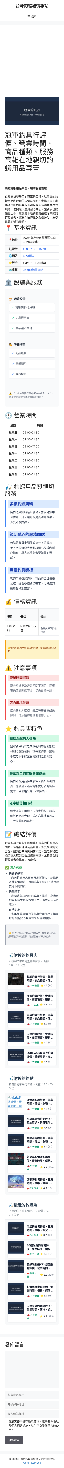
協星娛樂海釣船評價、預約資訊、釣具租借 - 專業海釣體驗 (40, 1122)
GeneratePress (32, 1462)
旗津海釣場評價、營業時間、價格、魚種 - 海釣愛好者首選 (40, 1103)
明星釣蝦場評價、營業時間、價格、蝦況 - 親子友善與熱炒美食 (40, 1230)
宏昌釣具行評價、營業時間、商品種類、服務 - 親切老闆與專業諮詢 (40, 1018)
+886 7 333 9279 (34, 249)
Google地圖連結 (33, 269)
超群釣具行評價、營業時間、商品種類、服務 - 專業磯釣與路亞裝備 (40, 980)
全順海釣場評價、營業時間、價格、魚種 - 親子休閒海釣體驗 (40, 1141)
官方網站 (28, 256)
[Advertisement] (32, 63)
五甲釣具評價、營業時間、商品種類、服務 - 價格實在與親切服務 (40, 1037)
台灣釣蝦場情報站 (32, 5)
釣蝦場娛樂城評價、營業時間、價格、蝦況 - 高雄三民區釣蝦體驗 (40, 1290)
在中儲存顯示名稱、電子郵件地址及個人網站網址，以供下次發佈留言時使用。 (34, 1426)
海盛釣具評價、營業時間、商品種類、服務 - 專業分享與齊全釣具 (40, 999)
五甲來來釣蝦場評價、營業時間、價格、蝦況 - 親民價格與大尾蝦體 (40, 1309)
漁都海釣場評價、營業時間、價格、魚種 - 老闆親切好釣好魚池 (40, 1183)
